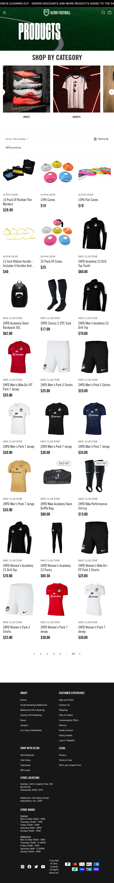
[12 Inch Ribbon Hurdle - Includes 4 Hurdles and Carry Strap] (19, 233)
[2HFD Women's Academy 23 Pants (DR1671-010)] (57, 537)
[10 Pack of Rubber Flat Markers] (19, 172)
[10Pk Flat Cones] (94, 172)
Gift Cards (25, 770)
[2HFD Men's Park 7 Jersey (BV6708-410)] (94, 418)
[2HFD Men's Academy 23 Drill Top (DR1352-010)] (94, 295)
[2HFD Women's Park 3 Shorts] (19, 599)
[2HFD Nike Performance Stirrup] (94, 476)
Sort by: (15, 139)
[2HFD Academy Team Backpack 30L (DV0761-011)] (19, 295)
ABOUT (23, 693)
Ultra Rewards (27, 755)
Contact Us (64, 705)
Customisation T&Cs (68, 720)
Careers (24, 725)
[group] (57, 92)
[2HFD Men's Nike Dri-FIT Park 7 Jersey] (19, 357)
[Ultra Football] (57, 12)
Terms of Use (65, 760)
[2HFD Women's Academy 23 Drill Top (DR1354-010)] (19, 537)
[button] (103, 13)
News (23, 720)
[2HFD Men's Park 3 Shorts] (57, 357)
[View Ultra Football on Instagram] (22, 866)
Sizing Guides (65, 735)
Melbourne (25, 836)
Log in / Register (67, 740)
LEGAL (62, 748)
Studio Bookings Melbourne (33, 705)
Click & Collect (66, 715)
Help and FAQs (66, 700)
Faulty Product (66, 730)
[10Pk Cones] (57, 172)
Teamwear (25, 765)
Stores (23, 700)
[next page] (80, 654)
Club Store (25, 760)
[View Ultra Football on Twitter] (36, 866)
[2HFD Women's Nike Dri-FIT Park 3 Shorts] (94, 537)
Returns (62, 725)
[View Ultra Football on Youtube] (43, 866)
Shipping (63, 710)
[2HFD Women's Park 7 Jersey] (57, 599)
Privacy (62, 755)
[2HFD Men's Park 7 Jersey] (19, 418)
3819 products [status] (13, 147)
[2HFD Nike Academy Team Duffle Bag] (57, 476)
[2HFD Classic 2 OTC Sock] (57, 295)
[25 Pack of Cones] (57, 233)
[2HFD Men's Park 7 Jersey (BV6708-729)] (19, 476)
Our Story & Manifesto (31, 730)
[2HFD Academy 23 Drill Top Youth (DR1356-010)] (94, 233)
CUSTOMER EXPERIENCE (72, 693)
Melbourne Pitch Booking (32, 710)
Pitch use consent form (70, 765)
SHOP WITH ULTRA (29, 748)
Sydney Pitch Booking (31, 715)
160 (73, 654)
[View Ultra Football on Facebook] (29, 866)
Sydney (24, 816)
